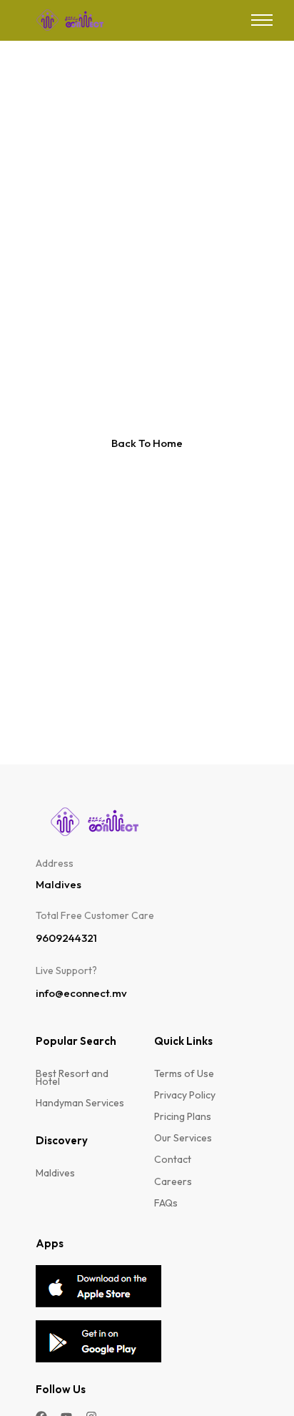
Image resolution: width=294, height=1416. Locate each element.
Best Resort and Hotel (72, 1078)
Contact (172, 1160)
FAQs (166, 1203)
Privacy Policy (185, 1095)
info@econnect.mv (81, 993)
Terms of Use (184, 1074)
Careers (173, 1182)
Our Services (183, 1138)
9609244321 (66, 938)
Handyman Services (80, 1103)
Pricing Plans (182, 1117)
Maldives (55, 1173)
